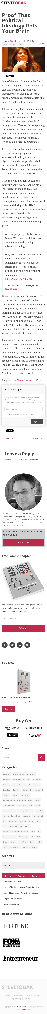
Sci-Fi (39, 837)
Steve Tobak (15, 41)
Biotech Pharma (18, 779)
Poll (39, 831)
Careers (14, 785)
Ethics (30, 800)
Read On (8, 708)
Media (31, 821)
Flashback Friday (8, 805)
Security (13, 842)
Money (38, 821)
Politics (20, 44)
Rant (14, 837)
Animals (33, 774)
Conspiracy (7, 790)
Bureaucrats (37, 779)
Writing (34, 847)
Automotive (6, 779)
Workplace (26, 847)
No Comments (40, 44)
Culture (12, 44)
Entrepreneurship (9, 800)
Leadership (26, 816)
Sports (32, 842)
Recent (8, 876)
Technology (7, 847)
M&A (4, 821)
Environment (21, 800)
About (29, 995)
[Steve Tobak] (13, 2)
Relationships (23, 837)
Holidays (6, 811)
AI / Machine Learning (20, 774)
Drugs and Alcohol (36, 790)
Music (5, 826)
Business (6, 785)
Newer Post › (38, 438)
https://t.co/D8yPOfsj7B (18, 279)
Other (11, 826)
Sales (32, 837)
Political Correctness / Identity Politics (15, 831)
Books (5, 44)
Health (30, 805)
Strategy (39, 842)
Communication (34, 785)
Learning (36, 816)
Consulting (16, 790)
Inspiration (39, 811)
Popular (21, 876)
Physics (28, 826)
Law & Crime (15, 816)
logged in (18, 458)
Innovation (29, 811)
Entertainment (25, 795)
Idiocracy (21, 811)
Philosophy (19, 826)
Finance (37, 800)
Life (42, 816)
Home (13, 811)
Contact (27, 998)
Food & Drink (21, 805)
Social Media (23, 842)
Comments (36, 876)
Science (5, 842)
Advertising (6, 774)
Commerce (23, 785)
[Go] (41, 757)
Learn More (19, 525)
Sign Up (37, 421)
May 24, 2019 (11, 288)
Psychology (7, 837)
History (37, 805)
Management (12, 821)
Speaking (16, 998)
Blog (8, 995)
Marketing (23, 821)
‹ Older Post (8, 438)
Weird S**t (16, 847)
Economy (6, 795)
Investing (6, 816)
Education (15, 795)
